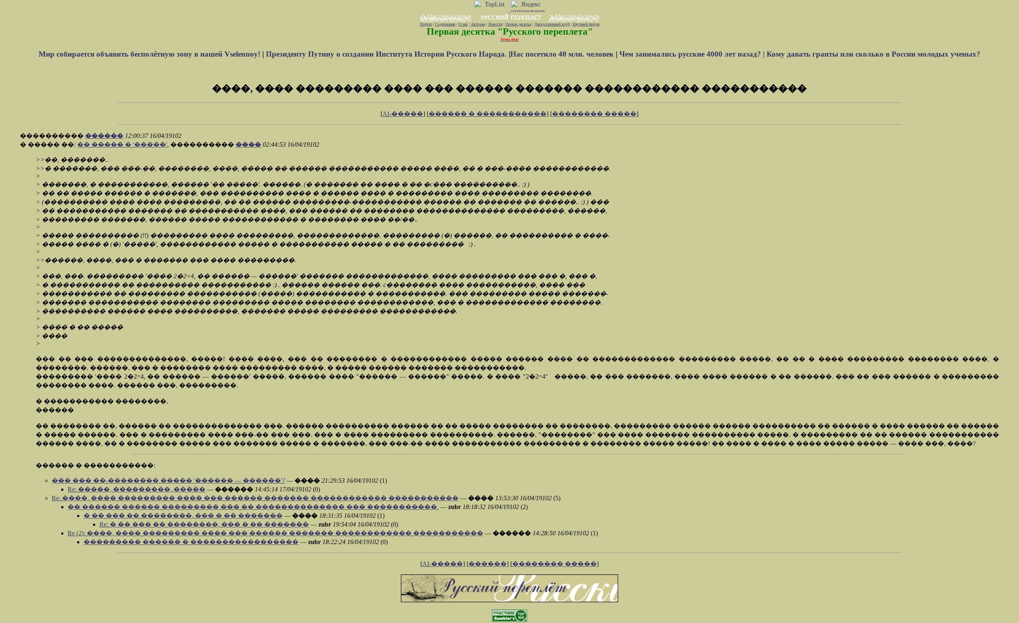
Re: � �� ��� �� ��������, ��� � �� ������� (204, 524)
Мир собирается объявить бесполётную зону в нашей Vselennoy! (150, 54)
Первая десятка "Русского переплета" (510, 31)
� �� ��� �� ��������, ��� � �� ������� (183, 515)
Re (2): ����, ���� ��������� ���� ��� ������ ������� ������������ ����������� (275, 533)
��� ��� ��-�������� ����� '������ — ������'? (168, 480)
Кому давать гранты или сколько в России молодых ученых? (873, 54)
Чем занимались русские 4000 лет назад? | (693, 54)
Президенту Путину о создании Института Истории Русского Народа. (387, 54)
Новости (495, 24)
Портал (426, 24)
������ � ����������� (488, 113)
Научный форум (586, 24)
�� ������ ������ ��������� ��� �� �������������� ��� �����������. (253, 506)
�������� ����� (594, 113)
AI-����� (403, 113)
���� (248, 144)
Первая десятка (518, 24)
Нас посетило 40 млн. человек (562, 54)
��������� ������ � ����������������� (191, 541)
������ (104, 135)
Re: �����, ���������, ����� (136, 489)
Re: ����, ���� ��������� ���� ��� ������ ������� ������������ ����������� (255, 498)
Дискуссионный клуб (552, 24)
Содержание (445, 24)
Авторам (478, 24)
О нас (463, 24)
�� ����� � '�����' (122, 144)
